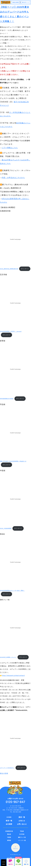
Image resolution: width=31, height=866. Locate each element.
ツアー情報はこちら (10, 148)
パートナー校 (22, 840)
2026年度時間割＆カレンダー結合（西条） (12, 590)
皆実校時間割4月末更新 (7, 398)
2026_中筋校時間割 (6, 528)
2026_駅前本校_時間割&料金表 (9, 268)
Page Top (15, 848)
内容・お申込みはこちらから (13, 177)
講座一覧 (26, 864)
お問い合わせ (22, 824)
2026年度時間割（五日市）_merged (10, 331)
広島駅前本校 (9, 831)
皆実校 (9, 840)
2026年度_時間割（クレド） (8, 657)
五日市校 (21, 834)
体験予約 (10, 861)
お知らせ (22, 820)
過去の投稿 (4, 773)
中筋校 (9, 837)
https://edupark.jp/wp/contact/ (13, 675)
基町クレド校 (22, 837)
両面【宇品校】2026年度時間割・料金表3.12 (13, 461)
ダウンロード (25, 268)
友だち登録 (18, 861)
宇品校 (22, 831)
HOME (9, 817)
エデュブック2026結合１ (7, 767)
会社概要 (9, 824)
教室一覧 (9, 820)
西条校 (9, 834)
